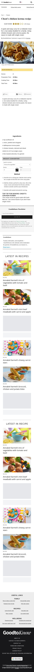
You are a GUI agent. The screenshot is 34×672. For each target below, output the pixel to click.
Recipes (8, 15)
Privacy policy (17, 648)
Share (6, 94)
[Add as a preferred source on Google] (17, 659)
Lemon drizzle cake (9, 610)
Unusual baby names (25, 600)
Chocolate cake (24, 610)
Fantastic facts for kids (9, 603)
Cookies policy (17, 650)
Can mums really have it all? (8, 623)
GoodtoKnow (7, 38)
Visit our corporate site (22, 665)
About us (17, 638)
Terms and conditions (17, 645)
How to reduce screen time (9, 600)
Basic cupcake (9, 613)
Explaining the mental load (25, 620)
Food (2, 15)
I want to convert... (7, 162)
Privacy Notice (21, 223)
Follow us (20, 94)
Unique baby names (16, 7)
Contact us (17, 643)
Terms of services (20, 221)
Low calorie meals (25, 613)
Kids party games (25, 603)
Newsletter (28, 94)
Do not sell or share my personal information (17, 653)
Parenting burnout (9, 620)
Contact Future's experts (17, 640)
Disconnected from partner (25, 623)
